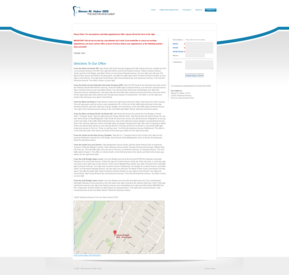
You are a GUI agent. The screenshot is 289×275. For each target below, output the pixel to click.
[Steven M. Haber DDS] (97, 18)
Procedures (187, 10)
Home (153, 10)
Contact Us (211, 10)
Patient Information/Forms (169, 10)
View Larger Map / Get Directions (87, 255)
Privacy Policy (210, 268)
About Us (199, 10)
